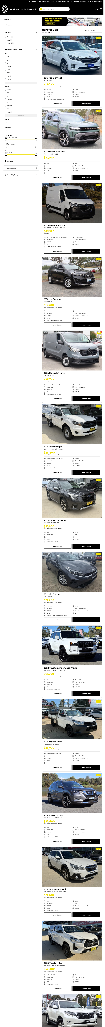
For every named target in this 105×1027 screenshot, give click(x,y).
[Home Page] (5, 9)
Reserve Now (86, 103)
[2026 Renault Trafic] (72, 350)
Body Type (8, 127)
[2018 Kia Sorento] (72, 277)
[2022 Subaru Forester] (72, 498)
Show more (21, 83)
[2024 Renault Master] (72, 203)
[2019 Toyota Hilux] (72, 719)
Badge (7, 119)
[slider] (6, 139)
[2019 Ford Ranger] (72, 424)
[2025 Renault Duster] (72, 129)
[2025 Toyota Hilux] (72, 941)
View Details (57, 103)
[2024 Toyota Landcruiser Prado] (72, 645)
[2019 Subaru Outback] (72, 867)
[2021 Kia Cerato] (72, 572)
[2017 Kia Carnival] (72, 55)
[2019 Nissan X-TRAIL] (72, 793)
